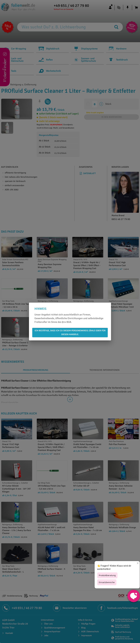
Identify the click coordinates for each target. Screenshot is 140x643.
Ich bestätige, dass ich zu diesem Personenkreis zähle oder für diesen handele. (70, 332)
